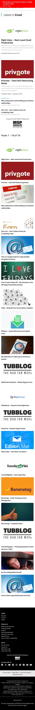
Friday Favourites (6, 628)
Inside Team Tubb (6, 651)
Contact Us (4, 647)
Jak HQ (19, 700)
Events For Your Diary (7, 634)
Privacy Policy (6, 672)
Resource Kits (5, 636)
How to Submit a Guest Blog (9, 638)
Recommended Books (7, 632)
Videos (3, 620)
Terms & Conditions (25, 672)
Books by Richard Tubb (7, 626)
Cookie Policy (15, 672)
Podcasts (3, 616)
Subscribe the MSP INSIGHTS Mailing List (17, 119)
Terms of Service (18, 705)
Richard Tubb (6, 53)
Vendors (3, 630)
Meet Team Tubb (5, 649)
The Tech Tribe (5, 645)
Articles (3, 618)
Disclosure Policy (17, 674)
